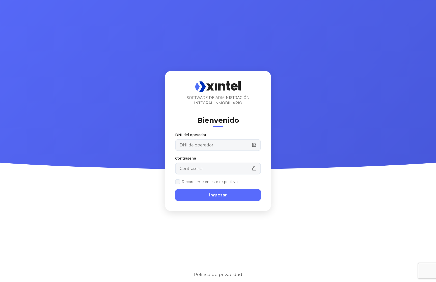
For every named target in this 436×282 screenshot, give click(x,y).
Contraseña (185, 158)
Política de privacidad (218, 274)
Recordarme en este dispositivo (210, 182)
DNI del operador (190, 135)
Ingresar (218, 195)
